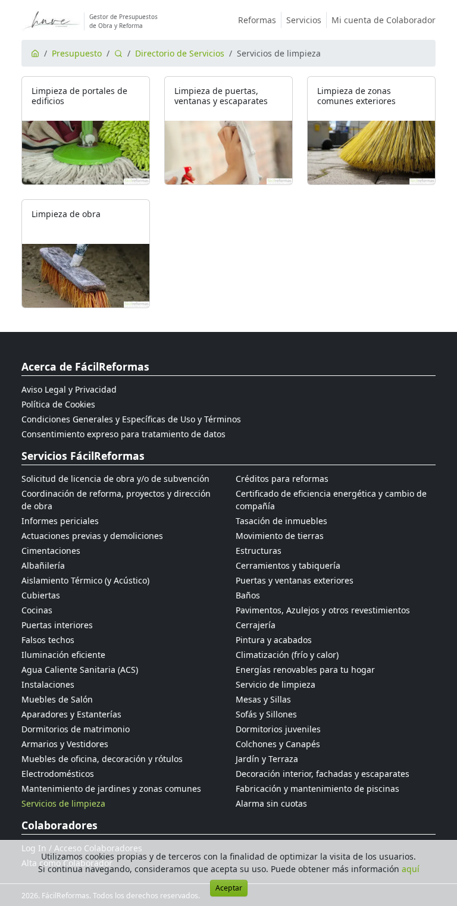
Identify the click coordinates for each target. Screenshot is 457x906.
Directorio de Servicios (179, 53)
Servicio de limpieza (275, 684)
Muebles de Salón (57, 699)
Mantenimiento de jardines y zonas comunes (111, 788)
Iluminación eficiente (63, 654)
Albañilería (43, 565)
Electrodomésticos (57, 773)
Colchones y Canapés (278, 744)
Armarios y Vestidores (64, 744)
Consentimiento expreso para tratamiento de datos (123, 434)
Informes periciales (60, 520)
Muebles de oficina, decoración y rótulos (102, 758)
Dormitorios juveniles (278, 729)
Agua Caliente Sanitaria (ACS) (79, 669)
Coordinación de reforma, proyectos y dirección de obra (116, 500)
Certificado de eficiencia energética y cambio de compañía (331, 500)
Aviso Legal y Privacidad (69, 389)
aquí (411, 868)
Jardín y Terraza (267, 758)
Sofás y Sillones (266, 714)
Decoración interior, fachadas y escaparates (322, 773)
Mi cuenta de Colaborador (383, 20)
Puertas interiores (57, 625)
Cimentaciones (50, 550)
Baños (248, 595)
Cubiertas (40, 595)
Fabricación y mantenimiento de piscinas (317, 788)
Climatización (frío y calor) (287, 654)
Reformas (257, 20)
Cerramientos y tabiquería (288, 565)
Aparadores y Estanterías (71, 714)
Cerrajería (256, 625)
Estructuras (258, 550)
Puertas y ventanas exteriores (294, 580)
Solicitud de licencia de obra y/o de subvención (115, 478)
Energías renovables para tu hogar (305, 669)
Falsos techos (47, 639)
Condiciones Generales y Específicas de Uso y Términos (131, 419)
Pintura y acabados (274, 639)
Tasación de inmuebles (281, 520)
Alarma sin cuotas (271, 803)
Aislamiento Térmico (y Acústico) (85, 580)
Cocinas (36, 610)
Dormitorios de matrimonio (75, 729)
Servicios (303, 20)
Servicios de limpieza (63, 803)
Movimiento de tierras (280, 535)
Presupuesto (77, 53)
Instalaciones (47, 684)
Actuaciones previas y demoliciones (92, 535)
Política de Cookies (58, 404)
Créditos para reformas (282, 478)
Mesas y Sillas (263, 699)
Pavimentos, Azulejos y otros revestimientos (323, 610)
